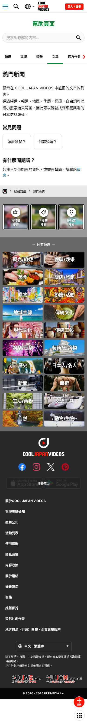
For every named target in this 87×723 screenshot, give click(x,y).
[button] (83, 56)
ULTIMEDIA (51, 693)
